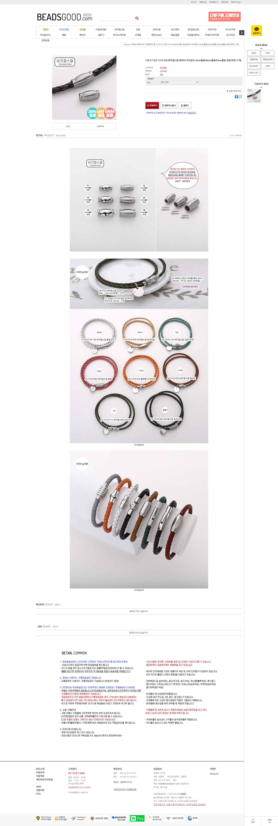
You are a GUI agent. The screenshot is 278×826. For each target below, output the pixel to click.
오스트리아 (231, 29)
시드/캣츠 (175, 29)
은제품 (138, 35)
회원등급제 (268, 59)
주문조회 (224, 2)
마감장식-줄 (150, 44)
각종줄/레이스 (193, 35)
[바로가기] (191, 113)
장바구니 (236, 2)
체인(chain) (156, 35)
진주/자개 (212, 29)
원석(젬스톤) (193, 29)
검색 (136, 18)
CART (267, 66)
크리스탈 (156, 29)
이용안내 (40, 772)
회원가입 (202, 2)
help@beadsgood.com (168, 784)
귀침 (138, 29)
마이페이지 (213, 2)
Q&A (253, 53)
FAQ (268, 53)
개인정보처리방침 (44, 779)
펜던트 (82, 35)
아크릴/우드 (45, 35)
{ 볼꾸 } (101, 35)
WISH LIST (254, 73)
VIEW (183, 794)
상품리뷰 (254, 59)
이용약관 (40, 776)
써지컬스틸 (120, 29)
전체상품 (45, 40)
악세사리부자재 (212, 35)
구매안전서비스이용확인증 (124, 789)
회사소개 (40, 769)
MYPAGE (253, 66)
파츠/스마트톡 (119, 35)
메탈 (64, 35)
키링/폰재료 (101, 29)
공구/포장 (230, 35)
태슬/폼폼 (175, 35)
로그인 (193, 2)
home (126, 44)
